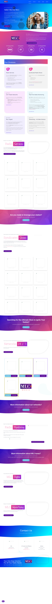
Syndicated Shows (31, 45)
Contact (39, 1)
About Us (30, 1)
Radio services (20, 45)
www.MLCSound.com (35, 81)
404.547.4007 (26, 548)
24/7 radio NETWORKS (42, 45)
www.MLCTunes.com (32, 109)
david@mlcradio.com (26, 549)
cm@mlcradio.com (11, 548)
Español (47, 1)
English (43, 1)
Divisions (34, 1)
